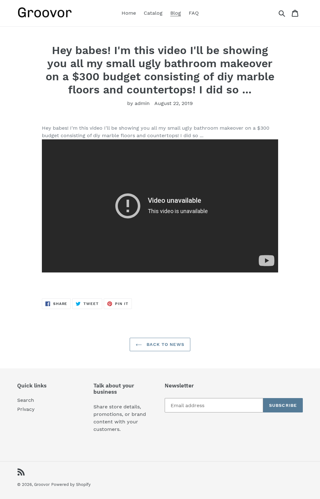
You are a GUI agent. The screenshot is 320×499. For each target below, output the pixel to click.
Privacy (26, 409)
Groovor (42, 484)
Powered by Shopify (71, 484)
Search (25, 400)
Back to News (164, 344)
